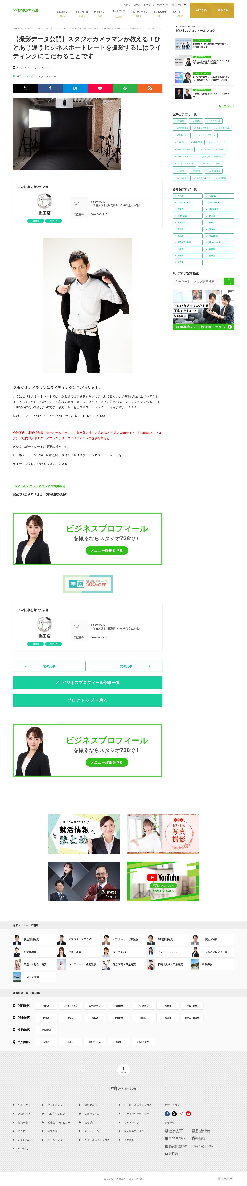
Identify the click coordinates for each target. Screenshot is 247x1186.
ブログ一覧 (53, 221)
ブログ (38, 29)
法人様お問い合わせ (135, 1131)
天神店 (46, 1042)
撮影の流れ (91, 1105)
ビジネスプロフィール (52, 29)
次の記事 (126, 666)
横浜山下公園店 (192, 1017)
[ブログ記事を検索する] (229, 281)
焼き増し (23, 1148)
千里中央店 (192, 1005)
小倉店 (71, 1042)
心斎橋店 (119, 1005)
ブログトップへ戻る (87, 700)
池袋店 (143, 1017)
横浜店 (168, 1017)
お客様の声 (91, 1122)
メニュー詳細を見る (107, 550)
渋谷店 (46, 1017)
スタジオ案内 (25, 1113)
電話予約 (223, 10)
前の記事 (49, 666)
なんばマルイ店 (71, 1005)
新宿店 (71, 1017)
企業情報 (137, 5)
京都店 (168, 1005)
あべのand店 (95, 1005)
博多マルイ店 (95, 1042)
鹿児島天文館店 (143, 1042)
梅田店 (44, 213)
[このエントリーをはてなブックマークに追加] (75, 88)
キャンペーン (92, 1131)
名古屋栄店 (46, 1030)
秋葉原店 (119, 1017)
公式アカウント (173, 1105)
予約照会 (129, 1140)
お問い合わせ (149, 5)
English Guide (162, 5)
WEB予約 (201, 10)
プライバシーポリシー (136, 1113)
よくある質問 (55, 1140)
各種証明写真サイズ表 (97, 1140)
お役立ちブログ (56, 1113)
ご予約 (22, 1131)
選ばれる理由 (92, 1113)
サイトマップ (131, 1122)
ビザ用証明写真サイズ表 (138, 1105)
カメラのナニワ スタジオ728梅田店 (40, 486)
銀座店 (95, 1017)
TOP (123, 1072)
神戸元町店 (143, 1005)
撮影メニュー (25, 1105)
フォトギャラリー (57, 1105)
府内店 (119, 1042)
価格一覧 (23, 1122)
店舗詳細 (36, 221)
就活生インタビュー (58, 1122)
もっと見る (225, 106)
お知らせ (127, 5)
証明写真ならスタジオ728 (23, 29)
